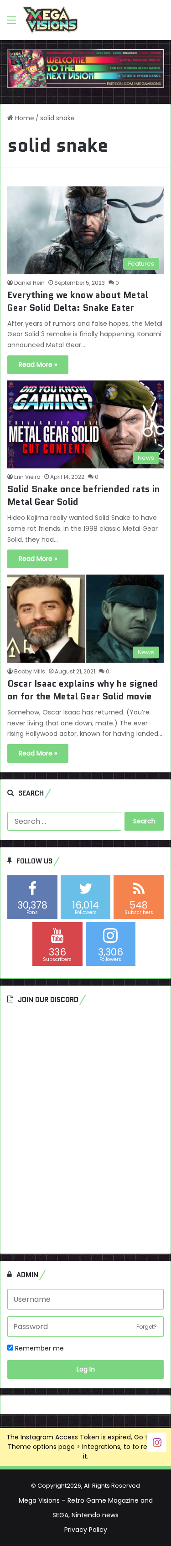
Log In (86, 1369)
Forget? (146, 1326)
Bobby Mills (29, 671)
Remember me (38, 1348)
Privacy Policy (85, 1529)
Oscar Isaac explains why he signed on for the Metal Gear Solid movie (82, 690)
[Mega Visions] (50, 20)
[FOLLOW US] (157, 1441)
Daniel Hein (29, 283)
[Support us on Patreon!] (85, 68)
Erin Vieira (27, 477)
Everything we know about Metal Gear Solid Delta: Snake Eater (77, 301)
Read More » (38, 364)
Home (23, 118)
